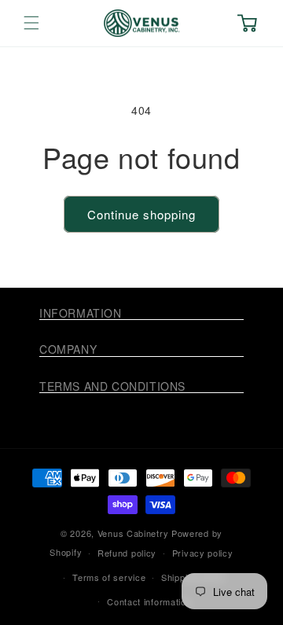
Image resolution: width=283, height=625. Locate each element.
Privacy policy (202, 552)
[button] (31, 23)
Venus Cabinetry (133, 533)
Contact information (149, 601)
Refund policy (126, 552)
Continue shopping (141, 214)
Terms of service (108, 577)
